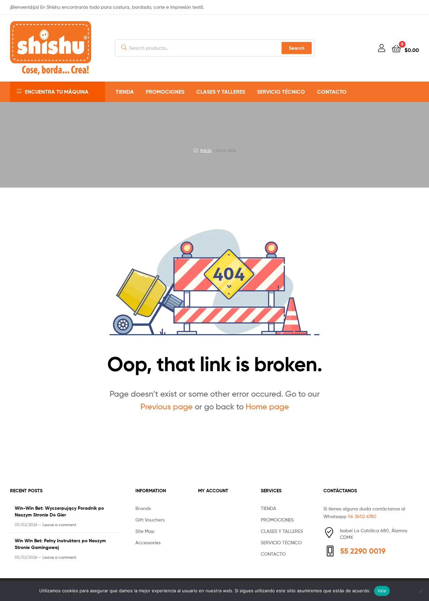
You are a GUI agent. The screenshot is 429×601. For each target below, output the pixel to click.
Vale (381, 590)
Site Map (145, 531)
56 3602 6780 (362, 516)
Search (296, 48)
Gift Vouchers (150, 519)
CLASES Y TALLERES (220, 91)
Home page (267, 406)
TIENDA (125, 91)
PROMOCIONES (165, 91)
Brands (143, 508)
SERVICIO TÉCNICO (281, 91)
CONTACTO (332, 91)
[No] (420, 591)
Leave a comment (59, 524)
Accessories (148, 542)
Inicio (205, 150)
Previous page (166, 406)
